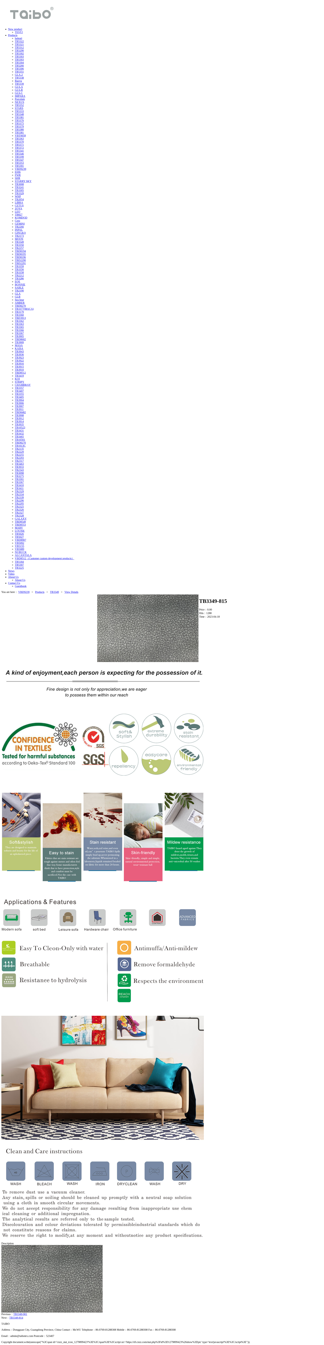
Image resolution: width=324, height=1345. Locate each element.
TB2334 (19, 494)
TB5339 (19, 83)
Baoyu (18, 80)
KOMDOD (21, 217)
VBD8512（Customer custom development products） (44, 558)
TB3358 (19, 272)
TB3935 (19, 424)
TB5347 (19, 159)
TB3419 (19, 375)
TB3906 (19, 403)
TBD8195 (20, 254)
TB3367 (19, 333)
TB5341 (19, 150)
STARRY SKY (23, 181)
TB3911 (19, 409)
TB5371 (19, 144)
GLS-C (19, 93)
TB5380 (19, 129)
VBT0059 (20, 135)
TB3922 (19, 360)
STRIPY (19, 381)
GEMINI (20, 223)
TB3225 (19, 567)
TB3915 (19, 366)
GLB (17, 296)
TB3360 (19, 315)
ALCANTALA (23, 555)
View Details (71, 592)
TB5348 (19, 114)
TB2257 (19, 248)
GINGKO (20, 232)
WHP (18, 196)
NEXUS (19, 102)
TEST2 (19, 32)
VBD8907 (20, 540)
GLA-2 (19, 74)
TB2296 (19, 500)
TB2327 (19, 512)
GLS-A (19, 86)
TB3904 (19, 400)
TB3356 (19, 269)
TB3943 (19, 351)
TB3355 (19, 394)
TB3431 (19, 430)
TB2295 (19, 503)
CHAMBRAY (23, 384)
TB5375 (19, 123)
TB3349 (19, 242)
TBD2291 (20, 263)
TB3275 (19, 476)
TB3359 (19, 266)
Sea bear (19, 299)
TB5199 (19, 156)
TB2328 (19, 515)
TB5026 (19, 533)
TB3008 (19, 184)
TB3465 (19, 436)
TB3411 (19, 488)
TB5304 (19, 62)
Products (39, 592)
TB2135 (19, 448)
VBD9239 (20, 169)
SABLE (19, 287)
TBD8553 (20, 524)
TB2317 (19, 460)
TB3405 (19, 397)
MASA (19, 345)
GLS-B (19, 90)
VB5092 (19, 543)
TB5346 (19, 153)
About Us (20, 580)
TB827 (18, 214)
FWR (18, 175)
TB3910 (19, 369)
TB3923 (19, 357)
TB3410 (19, 485)
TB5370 (19, 141)
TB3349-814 (16, 1317)
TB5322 (19, 41)
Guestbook (20, 586)
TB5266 (19, 65)
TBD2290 (20, 260)
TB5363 (19, 138)
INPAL (19, 229)
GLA (18, 293)
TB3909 (19, 342)
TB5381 (19, 117)
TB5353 (19, 162)
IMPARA (20, 96)
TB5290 (19, 50)
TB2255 (19, 454)
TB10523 (20, 427)
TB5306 (19, 68)
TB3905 (19, 336)
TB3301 (19, 479)
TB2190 (19, 290)
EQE (17, 281)
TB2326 (19, 509)
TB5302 (19, 53)
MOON (19, 239)
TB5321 (19, 44)
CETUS (19, 205)
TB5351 (19, 71)
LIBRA (19, 202)
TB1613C (20, 445)
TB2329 (19, 491)
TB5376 (19, 120)
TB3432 (19, 433)
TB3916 (19, 363)
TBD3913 (20, 318)
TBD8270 (20, 305)
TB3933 (19, 467)
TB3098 (19, 473)
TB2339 (19, 497)
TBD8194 (20, 251)
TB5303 (19, 56)
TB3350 (19, 245)
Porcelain (20, 99)
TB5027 (19, 536)
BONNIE (20, 284)
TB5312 (19, 47)
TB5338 (19, 77)
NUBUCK (21, 552)
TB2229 (19, 451)
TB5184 (19, 561)
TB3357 (19, 388)
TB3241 (19, 187)
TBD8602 (20, 339)
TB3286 (19, 278)
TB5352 (19, 105)
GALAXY (21, 518)
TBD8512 (20, 372)
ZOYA (18, 208)
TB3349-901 (20, 1314)
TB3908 (19, 415)
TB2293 (19, 457)
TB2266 (19, 226)
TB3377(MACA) (24, 308)
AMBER (20, 302)
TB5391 (19, 166)
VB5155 (19, 546)
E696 (18, 172)
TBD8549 (20, 521)
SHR (17, 178)
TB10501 (20, 439)
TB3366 (19, 330)
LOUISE (20, 530)
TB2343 (19, 470)
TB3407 (19, 391)
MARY (19, 527)
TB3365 (19, 327)
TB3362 (19, 321)
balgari (18, 38)
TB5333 (19, 111)
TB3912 (19, 418)
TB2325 (19, 506)
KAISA (19, 348)
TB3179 (19, 311)
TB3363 (19, 324)
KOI (17, 378)
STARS (19, 108)
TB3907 (19, 406)
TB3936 (19, 354)
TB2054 (19, 199)
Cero (17, 220)
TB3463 (19, 464)
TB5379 (19, 126)
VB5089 (19, 549)
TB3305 (19, 190)
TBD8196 (20, 257)
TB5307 (19, 564)
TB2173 (19, 235)
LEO (17, 211)
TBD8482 (20, 412)
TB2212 (19, 275)
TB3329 (19, 193)
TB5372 (19, 147)
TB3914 (19, 421)
